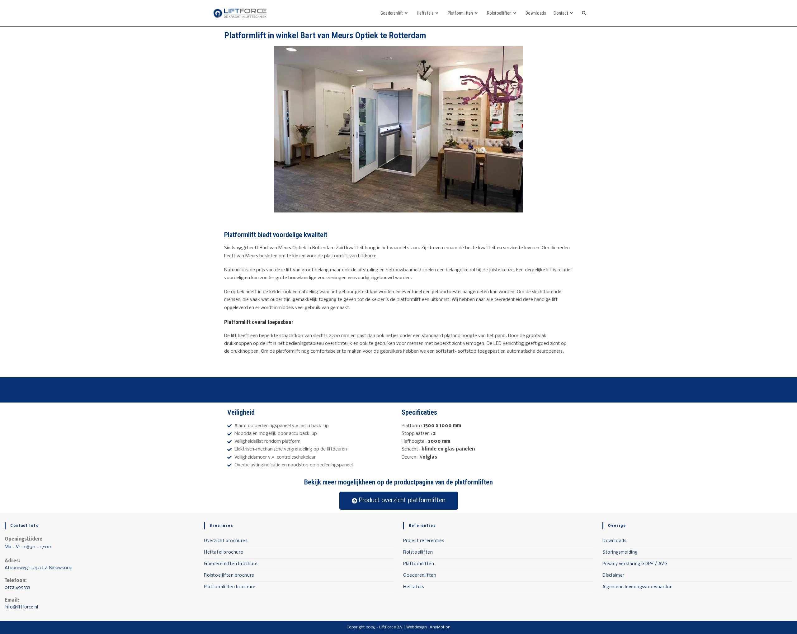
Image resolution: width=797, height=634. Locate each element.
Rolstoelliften (418, 552)
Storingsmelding (620, 552)
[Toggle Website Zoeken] (584, 13)
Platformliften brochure (230, 587)
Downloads (614, 541)
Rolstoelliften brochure (229, 575)
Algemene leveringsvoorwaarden (637, 587)
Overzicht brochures (225, 541)
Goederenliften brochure (231, 564)
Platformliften (418, 564)
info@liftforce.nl (21, 607)
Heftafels (413, 587)
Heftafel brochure (223, 552)
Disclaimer (613, 575)
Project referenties (423, 541)
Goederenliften (419, 575)
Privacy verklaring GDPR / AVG (634, 564)
